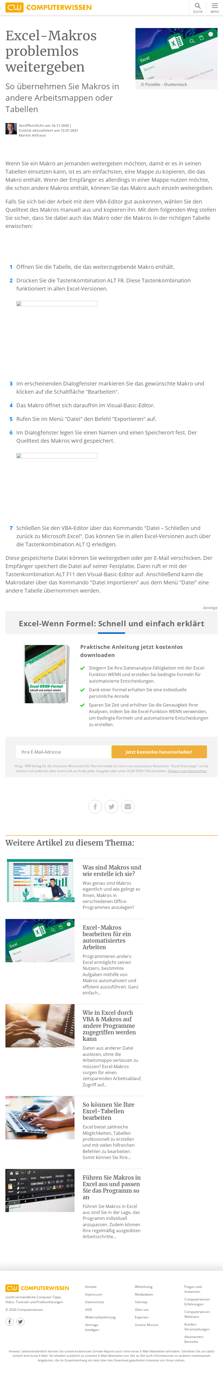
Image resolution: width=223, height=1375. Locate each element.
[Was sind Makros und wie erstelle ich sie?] (40, 880)
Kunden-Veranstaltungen (196, 1326)
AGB (88, 1309)
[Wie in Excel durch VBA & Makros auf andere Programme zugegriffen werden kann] (40, 1025)
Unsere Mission (147, 1324)
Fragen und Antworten (193, 1289)
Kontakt (91, 1286)
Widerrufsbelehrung (100, 1317)
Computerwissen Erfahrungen (197, 1301)
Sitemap (141, 1302)
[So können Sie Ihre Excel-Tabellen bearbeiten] (40, 1117)
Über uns (142, 1309)
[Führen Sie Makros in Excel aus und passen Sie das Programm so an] (40, 1190)
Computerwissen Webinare (197, 1314)
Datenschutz (94, 1302)
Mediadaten (144, 1294)
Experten (141, 1317)
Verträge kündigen (92, 1327)
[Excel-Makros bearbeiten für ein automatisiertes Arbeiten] (40, 940)
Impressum (93, 1294)
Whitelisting (144, 1286)
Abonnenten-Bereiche (194, 1339)
